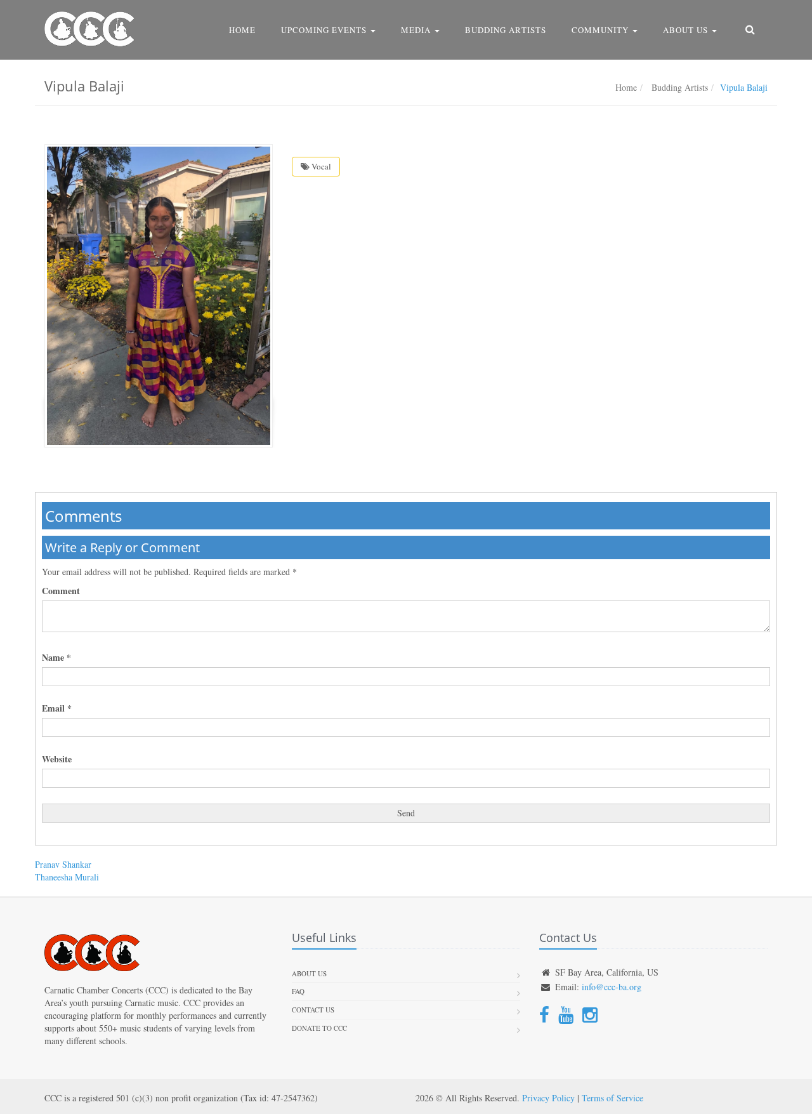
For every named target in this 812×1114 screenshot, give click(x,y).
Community (601, 30)
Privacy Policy (548, 1098)
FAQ (298, 991)
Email (57, 708)
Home (242, 30)
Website (57, 759)
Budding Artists (505, 30)
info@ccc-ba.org (611, 987)
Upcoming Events (325, 30)
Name (56, 657)
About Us (686, 30)
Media (417, 30)
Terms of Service (612, 1098)
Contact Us (313, 1009)
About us (309, 973)
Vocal (320, 166)
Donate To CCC (319, 1028)
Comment (61, 591)
